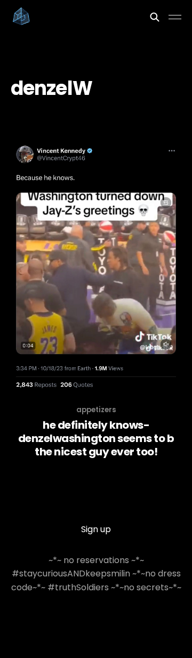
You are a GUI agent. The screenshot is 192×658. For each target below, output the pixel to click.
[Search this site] (155, 17)
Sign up (96, 529)
